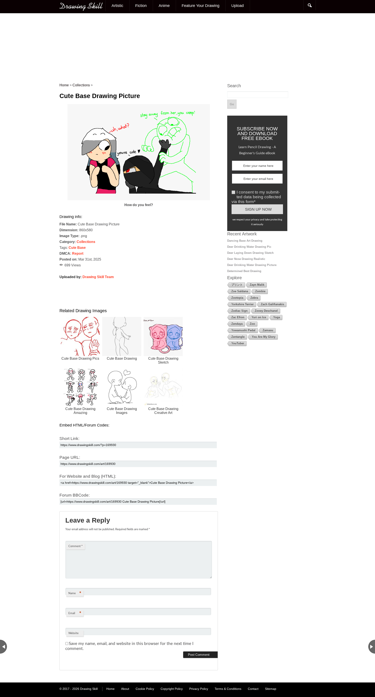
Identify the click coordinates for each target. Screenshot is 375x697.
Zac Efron (237, 317)
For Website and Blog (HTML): (87, 476)
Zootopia (237, 297)
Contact (253, 688)
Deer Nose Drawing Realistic (246, 259)
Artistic (117, 5)
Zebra (254, 297)
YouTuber (237, 343)
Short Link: (69, 438)
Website (73, 633)
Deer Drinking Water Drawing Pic (249, 246)
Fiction (141, 5)
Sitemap (270, 688)
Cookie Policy (145, 688)
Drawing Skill (89, 688)
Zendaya (237, 323)
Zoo (252, 323)
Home (110, 688)
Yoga (276, 317)
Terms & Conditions (228, 688)
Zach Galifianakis (272, 304)
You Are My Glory (263, 336)
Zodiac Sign (239, 310)
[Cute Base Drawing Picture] (138, 199)
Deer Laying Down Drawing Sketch (250, 252)
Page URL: (69, 457)
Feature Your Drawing (200, 5)
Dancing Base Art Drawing (244, 240)
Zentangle (238, 336)
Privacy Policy (198, 688)
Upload (237, 5)
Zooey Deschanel (266, 310)
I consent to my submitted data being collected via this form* (256, 197)
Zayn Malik (257, 284)
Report (77, 253)
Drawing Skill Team (98, 277)
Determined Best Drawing (244, 271)
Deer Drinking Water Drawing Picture (251, 265)
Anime (164, 5)
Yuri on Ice (259, 317)
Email (74, 613)
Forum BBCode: (74, 495)
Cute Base (77, 247)
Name (74, 593)
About (125, 688)
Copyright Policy (172, 688)
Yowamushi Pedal (243, 330)
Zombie (260, 291)
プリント (237, 284)
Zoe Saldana (239, 291)
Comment (75, 546)
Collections (86, 242)
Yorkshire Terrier (242, 304)
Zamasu (268, 330)
